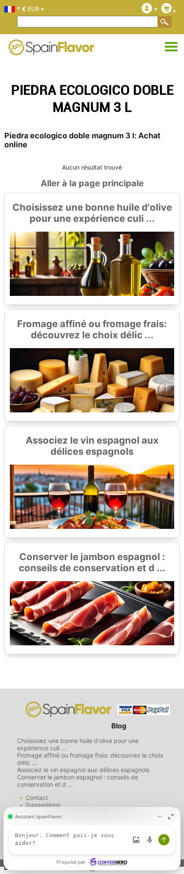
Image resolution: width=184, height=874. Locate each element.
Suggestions (43, 804)
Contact (37, 797)
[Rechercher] (165, 21)
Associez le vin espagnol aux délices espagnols (92, 446)
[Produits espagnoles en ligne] (51, 50)
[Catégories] (171, 47)
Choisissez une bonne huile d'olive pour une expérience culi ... (92, 213)
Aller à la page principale (92, 183)
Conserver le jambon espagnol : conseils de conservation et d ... (92, 562)
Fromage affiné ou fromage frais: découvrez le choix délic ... (92, 329)
